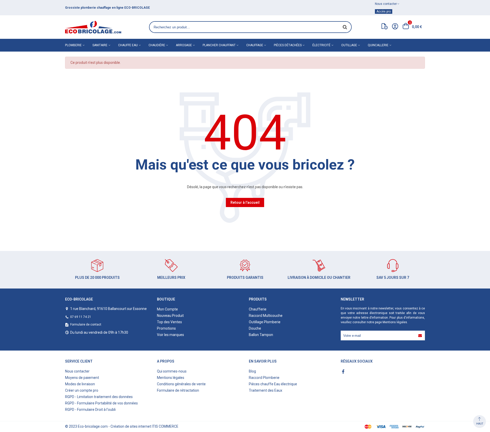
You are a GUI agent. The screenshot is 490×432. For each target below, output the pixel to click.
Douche (255, 328)
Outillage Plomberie (264, 322)
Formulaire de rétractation (178, 390)
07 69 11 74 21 (80, 317)
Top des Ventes (169, 322)
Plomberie (73, 45)
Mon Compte (167, 309)
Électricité (321, 45)
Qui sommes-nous (172, 371)
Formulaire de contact (85, 324)
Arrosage (184, 45)
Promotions (166, 328)
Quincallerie (378, 45)
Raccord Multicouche (266, 316)
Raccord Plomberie (264, 378)
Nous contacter (77, 371)
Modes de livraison (80, 384)
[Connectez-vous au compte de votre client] (395, 27)
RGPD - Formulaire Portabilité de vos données (101, 403)
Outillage (349, 45)
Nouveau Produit (170, 316)
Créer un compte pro (81, 390)
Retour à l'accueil (245, 202)
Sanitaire (99, 45)
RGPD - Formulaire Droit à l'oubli (90, 409)
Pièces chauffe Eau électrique (273, 384)
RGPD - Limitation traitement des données (99, 397)
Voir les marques (170, 335)
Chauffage (254, 45)
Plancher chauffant (219, 45)
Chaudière (157, 45)
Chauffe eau (128, 45)
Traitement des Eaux (265, 390)
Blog (252, 371)
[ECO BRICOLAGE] (93, 27)
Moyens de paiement (82, 378)
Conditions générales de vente (181, 384)
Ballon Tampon (261, 335)
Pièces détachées (288, 45)
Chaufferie (257, 309)
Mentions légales (395, 322)
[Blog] (385, 27)
